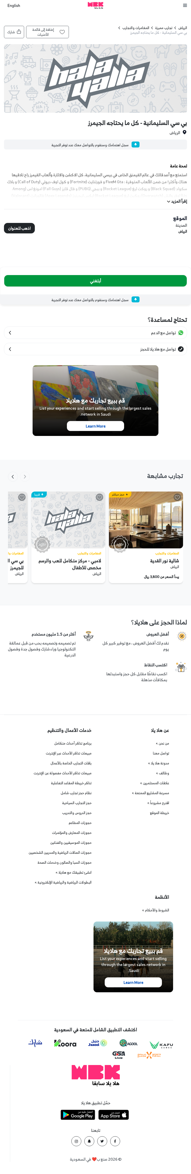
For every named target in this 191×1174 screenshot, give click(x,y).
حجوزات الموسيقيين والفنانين (71, 842)
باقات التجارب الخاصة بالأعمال (71, 763)
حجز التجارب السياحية (77, 803)
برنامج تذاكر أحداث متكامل (73, 743)
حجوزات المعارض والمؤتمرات (72, 832)
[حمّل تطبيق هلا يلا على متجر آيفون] (113, 1115)
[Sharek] (35, 1043)
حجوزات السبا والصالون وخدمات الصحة (65, 862)
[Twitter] (102, 1141)
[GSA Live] (118, 1055)
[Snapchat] (89, 1141)
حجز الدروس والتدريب (77, 813)
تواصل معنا (161, 753)
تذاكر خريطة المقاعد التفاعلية (71, 783)
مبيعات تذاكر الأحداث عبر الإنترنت (69, 753)
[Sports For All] (149, 1055)
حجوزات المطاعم (80, 822)
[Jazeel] (98, 1043)
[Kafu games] (161, 1045)
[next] (13, 477)
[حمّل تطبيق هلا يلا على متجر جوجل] (77, 1115)
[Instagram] (76, 1141)
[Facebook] (115, 1141)
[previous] (25, 477)
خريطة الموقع (159, 813)
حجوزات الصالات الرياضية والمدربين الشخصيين (60, 852)
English (13, 6)
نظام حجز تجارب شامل (76, 793)
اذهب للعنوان (19, 228)
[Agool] (129, 1043)
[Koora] (65, 1043)
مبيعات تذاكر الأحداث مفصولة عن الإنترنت (63, 773)
